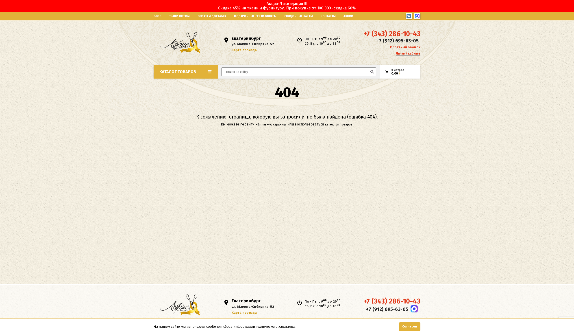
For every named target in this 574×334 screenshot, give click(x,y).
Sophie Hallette (357, 126)
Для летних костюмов (243, 82)
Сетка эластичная (284, 126)
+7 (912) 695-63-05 (398, 41)
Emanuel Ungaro (239, 126)
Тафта (275, 136)
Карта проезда (244, 50)
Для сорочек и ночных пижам (308, 134)
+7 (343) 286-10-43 (391, 34)
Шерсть (330, 126)
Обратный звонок (405, 47)
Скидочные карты (298, 16)
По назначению (188, 81)
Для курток (294, 80)
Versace (351, 136)
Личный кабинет (408, 53)
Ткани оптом (179, 16)
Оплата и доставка (212, 16)
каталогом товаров (338, 124)
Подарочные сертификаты (255, 16)
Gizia (230, 136)
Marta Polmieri (300, 126)
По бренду (183, 142)
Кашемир (234, 126)
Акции (348, 16)
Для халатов (295, 126)
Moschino (296, 136)
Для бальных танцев (362, 80)
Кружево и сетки (240, 136)
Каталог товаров (177, 71)
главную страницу (273, 124)
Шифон (331, 136)
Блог (157, 16)
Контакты (328, 16)
